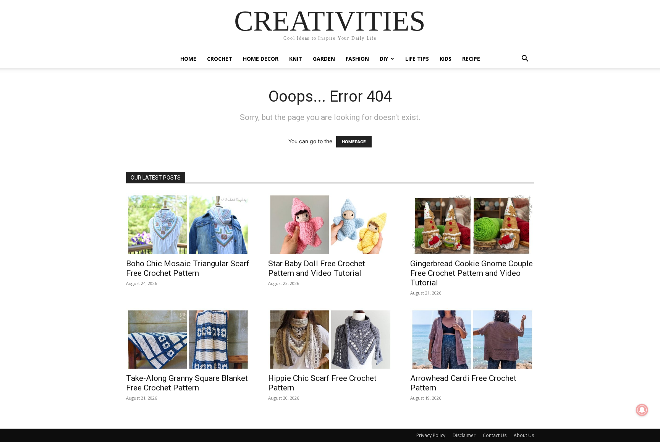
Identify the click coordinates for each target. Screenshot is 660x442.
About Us (524, 435)
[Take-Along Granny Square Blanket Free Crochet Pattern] (188, 338)
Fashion (357, 58)
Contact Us (494, 435)
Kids (445, 58)
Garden (324, 58)
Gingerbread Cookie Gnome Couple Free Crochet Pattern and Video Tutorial (471, 273)
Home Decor (260, 58)
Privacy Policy (430, 435)
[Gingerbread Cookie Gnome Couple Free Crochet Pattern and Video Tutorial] (472, 223)
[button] (525, 59)
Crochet (219, 58)
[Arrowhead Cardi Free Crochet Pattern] (472, 338)
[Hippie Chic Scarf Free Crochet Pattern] (330, 338)
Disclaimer (464, 435)
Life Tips (417, 58)
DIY (384, 58)
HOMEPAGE (354, 141)
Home (188, 58)
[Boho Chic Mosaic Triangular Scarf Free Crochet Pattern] (188, 223)
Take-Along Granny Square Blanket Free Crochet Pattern (187, 383)
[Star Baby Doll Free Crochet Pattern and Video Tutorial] (330, 223)
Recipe (471, 58)
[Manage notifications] (642, 410)
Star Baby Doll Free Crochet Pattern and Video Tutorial (316, 268)
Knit (295, 58)
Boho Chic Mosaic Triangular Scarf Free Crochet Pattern (187, 268)
